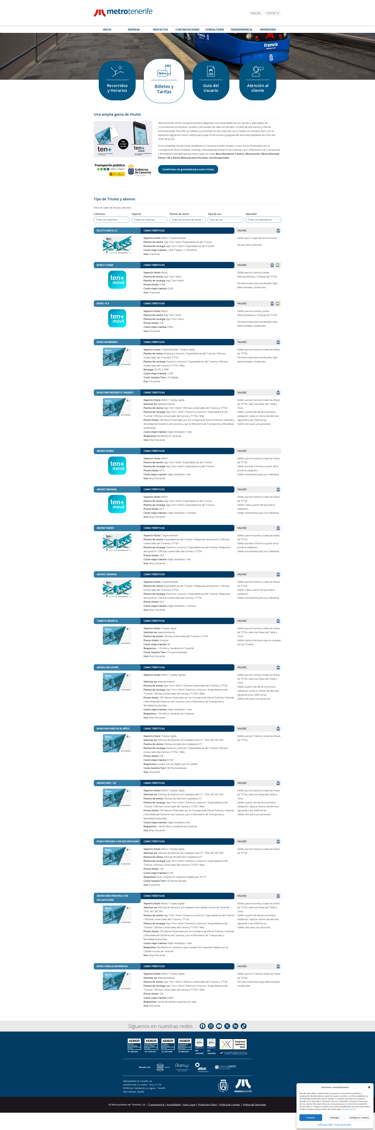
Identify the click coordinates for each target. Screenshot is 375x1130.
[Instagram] (211, 1026)
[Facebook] (203, 1026)
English (256, 13)
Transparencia (156, 1104)
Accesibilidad (173, 1104)
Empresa (134, 29)
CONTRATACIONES (187, 29)
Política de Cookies (229, 1104)
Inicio (107, 29)
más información (349, 1109)
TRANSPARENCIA (241, 29)
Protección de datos (342, 1124)
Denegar (334, 1117)
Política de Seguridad (254, 1104)
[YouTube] (219, 1026)
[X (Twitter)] (227, 1026)
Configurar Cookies (359, 1117)
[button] (369, 1087)
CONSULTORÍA (214, 29)
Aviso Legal (189, 1104)
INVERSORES (268, 29)
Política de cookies (325, 1124)
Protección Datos (207, 1104)
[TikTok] (244, 1026)
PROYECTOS (160, 29)
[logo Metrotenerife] (123, 13)
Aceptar (311, 1117)
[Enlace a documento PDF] (233, 1047)
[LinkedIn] (235, 1026)
